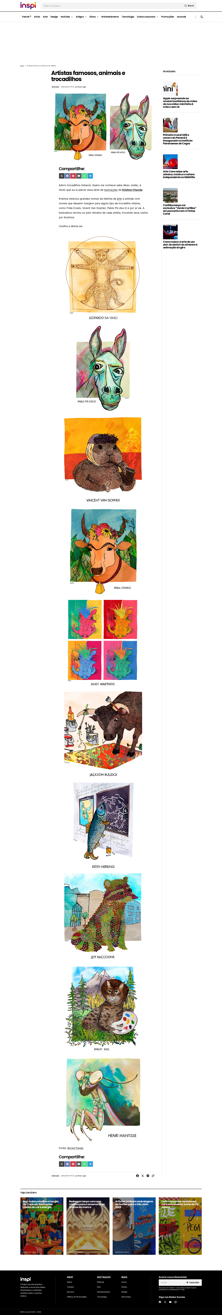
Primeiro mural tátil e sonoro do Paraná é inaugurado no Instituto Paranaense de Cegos (178, 139)
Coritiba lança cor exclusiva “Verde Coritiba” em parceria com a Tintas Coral (179, 209)
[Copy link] (153, 1175)
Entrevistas (126, 1297)
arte (119, 198)
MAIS (124, 1277)
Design (124, 1292)
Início (22, 66)
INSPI (70, 1277)
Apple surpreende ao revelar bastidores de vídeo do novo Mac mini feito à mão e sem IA (180, 102)
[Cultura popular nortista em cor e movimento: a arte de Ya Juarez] (180, 1226)
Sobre (69, 1282)
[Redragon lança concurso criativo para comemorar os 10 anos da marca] (88, 1226)
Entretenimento (103, 1292)
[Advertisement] (111, 43)
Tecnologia (102, 1297)
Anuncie (70, 1292)
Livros (124, 1282)
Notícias (100, 1282)
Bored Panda (75, 1148)
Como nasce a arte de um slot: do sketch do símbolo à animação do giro (180, 244)
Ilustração (55, 87)
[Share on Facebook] (137, 1175)
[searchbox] (112, 6)
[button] (196, 17)
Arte (99, 1287)
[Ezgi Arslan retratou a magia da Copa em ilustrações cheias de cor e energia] (41, 1226)
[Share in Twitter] (142, 1175)
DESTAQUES (104, 1277)
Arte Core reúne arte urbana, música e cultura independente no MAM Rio (179, 174)
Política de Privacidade (77, 1297)
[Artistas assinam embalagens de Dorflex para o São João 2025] (134, 1226)
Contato (70, 1287)
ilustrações (111, 189)
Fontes (124, 1287)
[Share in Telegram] (147, 1175)
